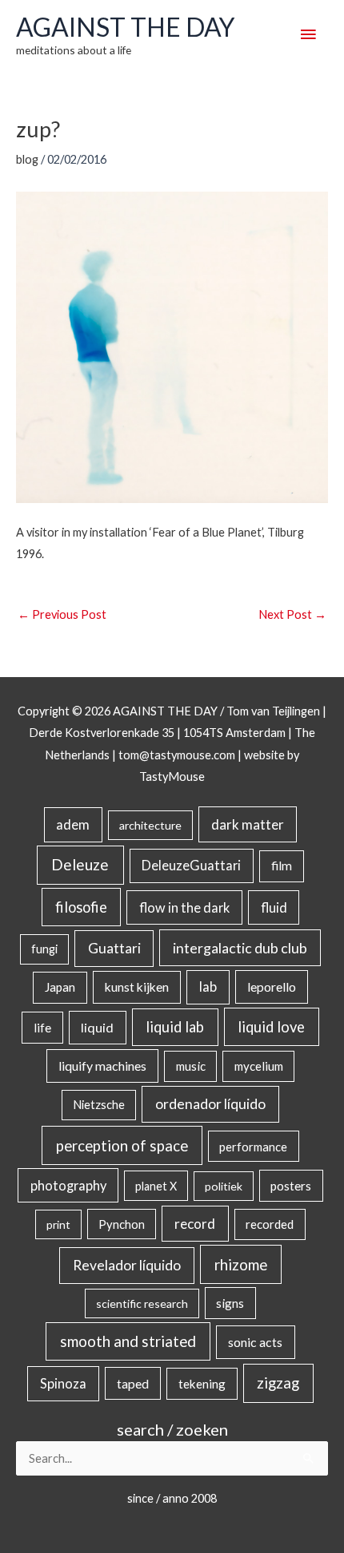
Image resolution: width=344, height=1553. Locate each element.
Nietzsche (99, 1104)
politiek (223, 1186)
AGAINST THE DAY (125, 26)
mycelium (258, 1066)
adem (73, 825)
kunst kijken (137, 987)
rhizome (240, 1264)
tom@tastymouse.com (176, 755)
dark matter (247, 824)
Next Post (292, 614)
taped (133, 1383)
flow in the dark (184, 907)
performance (253, 1146)
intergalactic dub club (240, 948)
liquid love (271, 1027)
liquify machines (102, 1065)
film (281, 865)
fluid (274, 907)
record (194, 1223)
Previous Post (62, 614)
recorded (270, 1224)
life (42, 1027)
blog (27, 159)
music (191, 1066)
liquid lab (175, 1027)
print (58, 1224)
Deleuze (80, 864)
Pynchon (121, 1224)
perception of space (122, 1145)
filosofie (81, 907)
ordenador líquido (210, 1103)
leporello (271, 986)
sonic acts (255, 1341)
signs (230, 1303)
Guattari (114, 948)
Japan (60, 987)
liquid (97, 1027)
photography (68, 1186)
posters (290, 1186)
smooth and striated (128, 1341)
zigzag (278, 1383)
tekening (202, 1384)
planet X (156, 1186)
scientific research (142, 1303)
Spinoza (63, 1384)
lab (208, 987)
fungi (44, 949)
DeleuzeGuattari (191, 865)
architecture (150, 825)
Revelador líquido (127, 1265)
